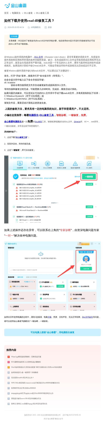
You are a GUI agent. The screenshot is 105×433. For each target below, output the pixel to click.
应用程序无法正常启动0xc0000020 (23, 388)
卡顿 (49, 317)
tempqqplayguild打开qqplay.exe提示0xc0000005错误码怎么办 (32, 393)
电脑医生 (16, 13)
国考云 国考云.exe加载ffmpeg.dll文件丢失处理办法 (29, 404)
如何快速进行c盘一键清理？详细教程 (24, 372)
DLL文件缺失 (87, 317)
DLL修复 (28, 13)
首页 (6, 13)
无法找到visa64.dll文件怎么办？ (22, 378)
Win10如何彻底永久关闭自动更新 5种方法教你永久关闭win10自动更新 (36, 367)
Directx (77, 121)
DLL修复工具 (47, 115)
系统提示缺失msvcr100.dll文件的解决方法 (26, 398)
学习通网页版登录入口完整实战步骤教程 (26, 362)
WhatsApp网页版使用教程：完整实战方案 (26, 357)
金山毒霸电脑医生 (13, 121)
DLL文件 (38, 57)
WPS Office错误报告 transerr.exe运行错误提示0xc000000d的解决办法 (35, 383)
